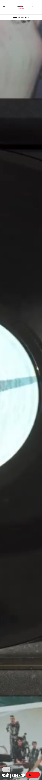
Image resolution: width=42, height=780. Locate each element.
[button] (4, 7)
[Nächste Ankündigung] (38, 17)
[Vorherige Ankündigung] (4, 17)
